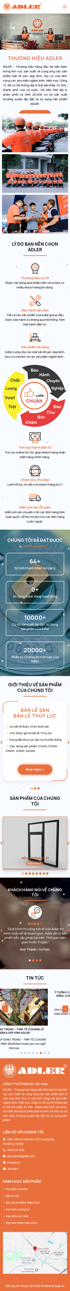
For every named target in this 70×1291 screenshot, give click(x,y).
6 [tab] (40, 873)
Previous (1, 743)
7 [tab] (44, 873)
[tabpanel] (35, 744)
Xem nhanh (34, 863)
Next (68, 743)
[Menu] (64, 6)
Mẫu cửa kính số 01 (35, 858)
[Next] (65, 1009)
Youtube (12, 1168)
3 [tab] (38, 788)
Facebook (13, 1162)
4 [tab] (33, 873)
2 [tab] (35, 788)
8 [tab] (47, 873)
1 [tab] (31, 788)
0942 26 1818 (15, 1150)
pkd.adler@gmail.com (21, 1156)
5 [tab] (37, 873)
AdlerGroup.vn (54, 1286)
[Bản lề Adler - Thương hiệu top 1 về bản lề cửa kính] (32, 7)
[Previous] (5, 1009)
